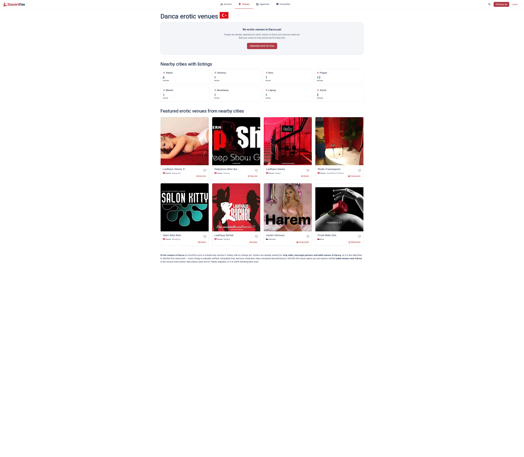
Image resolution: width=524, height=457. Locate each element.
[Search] (489, 4)
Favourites (285, 4)
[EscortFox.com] (14, 4)
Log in (515, 4)
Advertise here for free (262, 45)
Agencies (264, 4)
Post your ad (501, 4)
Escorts (228, 4)
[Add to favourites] (205, 170)
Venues (246, 4)
